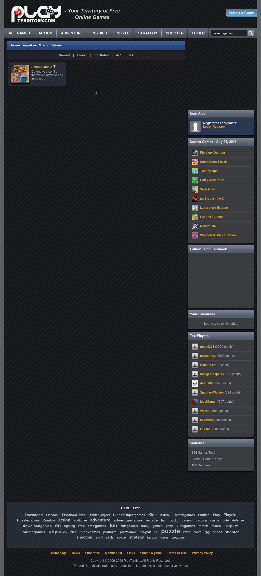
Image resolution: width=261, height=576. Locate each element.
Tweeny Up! (208, 171)
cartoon (201, 520)
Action (45, 33)
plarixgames (90, 532)
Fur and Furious (211, 217)
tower (164, 537)
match (203, 526)
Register (219, 126)
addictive (80, 520)
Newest (64, 55)
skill (99, 537)
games (158, 526)
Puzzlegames (28, 520)
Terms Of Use (177, 553)
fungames (129, 526)
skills (110, 537)
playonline (148, 532)
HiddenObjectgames (129, 515)
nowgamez (208, 356)
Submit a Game (241, 13)
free (81, 526)
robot (197, 532)
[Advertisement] (221, 74)
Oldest (82, 55)
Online (204, 515)
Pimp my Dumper (212, 152)
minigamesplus (211, 374)
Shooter (175, 33)
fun (113, 525)
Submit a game (151, 553)
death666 (207, 383)
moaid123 (207, 346)
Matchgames (185, 515)
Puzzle (122, 33)
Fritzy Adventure (212, 180)
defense (238, 520)
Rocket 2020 (209, 226)
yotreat (205, 411)
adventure (100, 520)
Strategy (147, 33)
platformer (128, 532)
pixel (73, 532)
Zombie (49, 520)
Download (34, 515)
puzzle (170, 531)
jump (169, 526)
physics (57, 531)
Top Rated (101, 55)
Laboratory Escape (214, 208)
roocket (205, 365)
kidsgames (185, 526)
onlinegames (34, 532)
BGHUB (206, 429)
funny (145, 526)
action (64, 520)
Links (131, 553)
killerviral (207, 420)
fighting (69, 526)
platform (109, 532)
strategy (136, 537)
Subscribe (92, 553)
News (76, 553)
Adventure (72, 33)
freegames (97, 526)
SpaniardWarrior (212, 392)
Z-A (131, 55)
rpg (207, 532)
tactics (152, 537)
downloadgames (37, 526)
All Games (19, 33)
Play (216, 515)
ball (163, 520)
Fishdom (52, 515)
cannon (187, 520)
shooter (232, 532)
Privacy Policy (202, 553)
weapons (178, 537)
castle (214, 520)
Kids (152, 515)
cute (226, 520)
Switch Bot (208, 189)
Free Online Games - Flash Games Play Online (36, 14)
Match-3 (166, 515)
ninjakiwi (232, 526)
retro (186, 532)
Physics (99, 33)
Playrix (230, 515)
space (121, 537)
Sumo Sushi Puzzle (214, 162)
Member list (113, 553)
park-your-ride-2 (212, 198)
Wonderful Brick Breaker (218, 235)
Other (198, 33)
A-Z (118, 55)
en (58, 525)
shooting (84, 537)
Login (207, 126)
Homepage (59, 553)
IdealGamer (208, 401)
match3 (217, 526)
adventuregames (128, 520)
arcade (152, 520)
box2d (173, 520)
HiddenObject (99, 515)
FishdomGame (73, 515)
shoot (217, 532)
